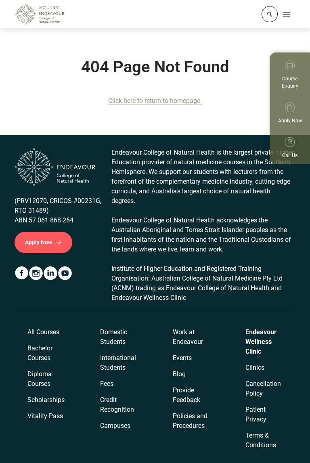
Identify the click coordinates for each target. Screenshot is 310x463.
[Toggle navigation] (286, 14)
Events (182, 358)
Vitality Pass (45, 416)
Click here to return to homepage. (155, 101)
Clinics (254, 367)
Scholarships (46, 400)
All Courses (43, 332)
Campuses (115, 425)
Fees (106, 384)
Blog (179, 374)
